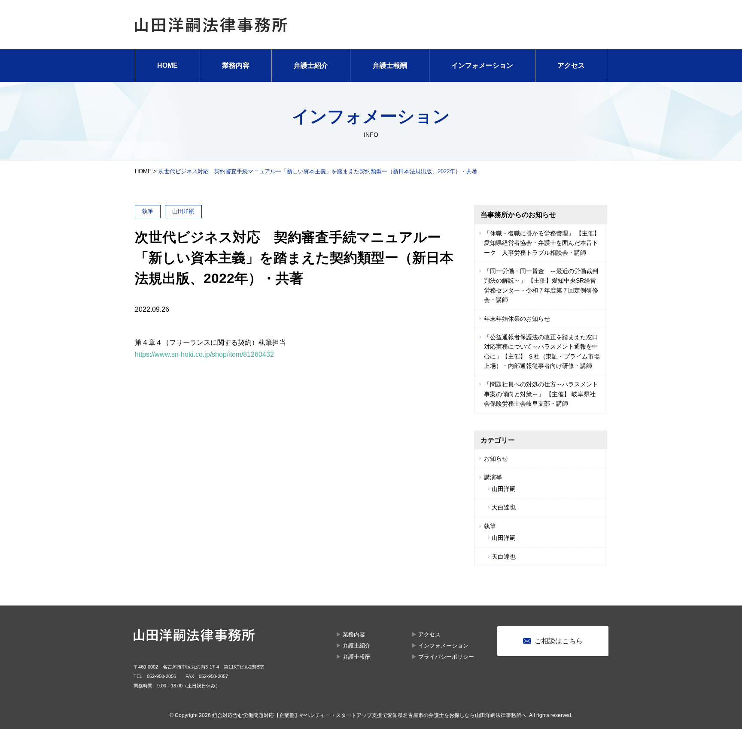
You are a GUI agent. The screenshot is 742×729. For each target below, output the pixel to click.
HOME (167, 65)
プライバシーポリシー (446, 657)
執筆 (490, 526)
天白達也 (504, 507)
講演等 (493, 477)
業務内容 (235, 65)
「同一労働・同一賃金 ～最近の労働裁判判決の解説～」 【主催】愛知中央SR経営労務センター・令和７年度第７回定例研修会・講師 (541, 285)
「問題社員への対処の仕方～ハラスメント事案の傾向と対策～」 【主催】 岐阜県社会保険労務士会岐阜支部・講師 (541, 394)
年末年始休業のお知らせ (517, 318)
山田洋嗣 (504, 488)
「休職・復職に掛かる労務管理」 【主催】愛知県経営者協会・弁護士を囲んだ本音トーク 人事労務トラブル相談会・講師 (542, 243)
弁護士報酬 (390, 65)
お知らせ (496, 458)
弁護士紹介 (311, 65)
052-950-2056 (161, 676)
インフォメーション (482, 65)
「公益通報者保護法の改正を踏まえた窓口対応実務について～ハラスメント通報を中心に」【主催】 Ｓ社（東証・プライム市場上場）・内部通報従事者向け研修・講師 (542, 351)
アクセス (571, 65)
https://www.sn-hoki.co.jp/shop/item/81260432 (204, 354)
